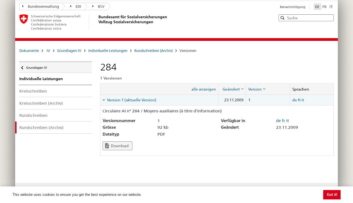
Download (119, 146)
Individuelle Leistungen (107, 50)
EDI (78, 6)
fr (299, 100)
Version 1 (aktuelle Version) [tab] (131, 100)
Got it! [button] (332, 195)
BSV (101, 6)
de (294, 100)
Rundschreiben (33, 115)
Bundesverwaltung (43, 6)
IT (331, 6)
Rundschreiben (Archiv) (153, 50)
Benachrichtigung (292, 7)
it (302, 100)
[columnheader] (232, 88)
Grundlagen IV (69, 50)
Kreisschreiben (33, 91)
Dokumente (29, 50)
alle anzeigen (203, 89)
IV (48, 50)
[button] (329, 17)
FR (324, 6)
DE (317, 6)
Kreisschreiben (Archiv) (41, 103)
